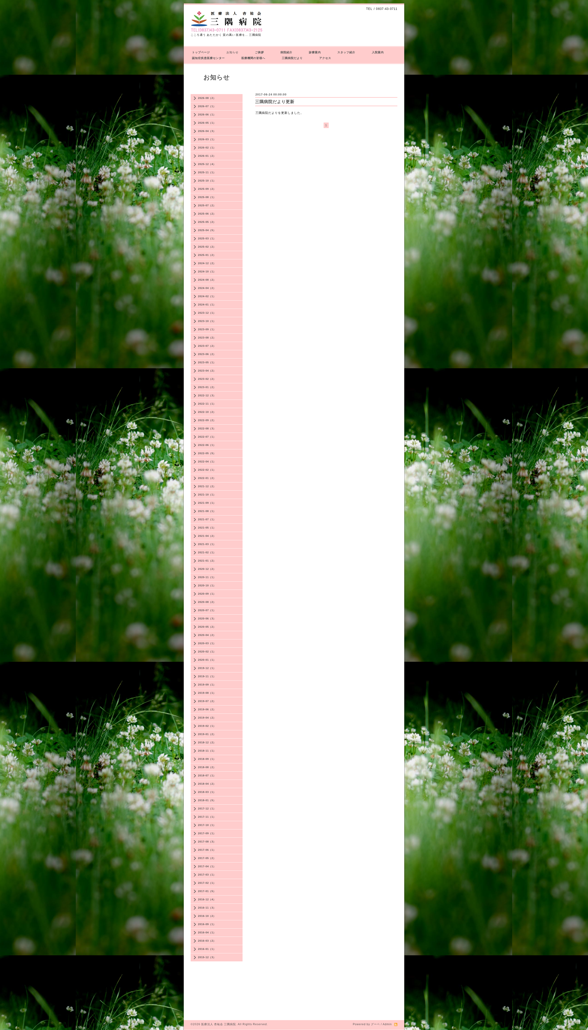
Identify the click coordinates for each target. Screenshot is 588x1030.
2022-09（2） (207, 420)
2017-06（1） (207, 849)
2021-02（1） (207, 552)
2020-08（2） (207, 602)
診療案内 (315, 52)
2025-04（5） (207, 230)
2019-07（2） (207, 701)
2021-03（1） (207, 544)
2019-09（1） (207, 684)
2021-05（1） (207, 527)
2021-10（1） (207, 494)
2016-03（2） (207, 940)
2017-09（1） (207, 833)
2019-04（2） (207, 717)
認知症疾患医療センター (208, 58)
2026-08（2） (207, 98)
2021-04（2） (207, 536)
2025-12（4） (207, 164)
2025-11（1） (207, 172)
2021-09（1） (207, 502)
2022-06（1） (207, 445)
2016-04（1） (207, 932)
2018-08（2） (207, 767)
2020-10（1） (207, 585)
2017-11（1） (207, 816)
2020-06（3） (207, 618)
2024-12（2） (207, 263)
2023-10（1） (207, 321)
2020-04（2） (207, 635)
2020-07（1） (207, 610)
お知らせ (232, 52)
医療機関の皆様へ (253, 58)
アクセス (325, 58)
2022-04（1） (207, 461)
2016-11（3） (207, 907)
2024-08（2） (207, 279)
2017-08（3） (207, 841)
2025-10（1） (207, 180)
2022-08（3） (207, 428)
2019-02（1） (207, 726)
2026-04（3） (207, 131)
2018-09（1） (207, 759)
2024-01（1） (207, 304)
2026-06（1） (207, 114)
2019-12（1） (207, 668)
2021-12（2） (207, 486)
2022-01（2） (207, 478)
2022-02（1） (207, 469)
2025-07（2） (207, 205)
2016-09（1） (207, 924)
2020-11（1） (207, 577)
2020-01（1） (207, 659)
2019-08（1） (207, 692)
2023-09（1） (207, 329)
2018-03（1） (207, 792)
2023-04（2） (207, 370)
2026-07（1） (207, 106)
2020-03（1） (207, 643)
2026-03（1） (207, 139)
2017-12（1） (207, 808)
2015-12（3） (207, 957)
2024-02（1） (207, 296)
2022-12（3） (207, 395)
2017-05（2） (207, 858)
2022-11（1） (207, 403)
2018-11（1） (207, 750)
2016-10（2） (207, 916)
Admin (387, 1024)
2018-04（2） (207, 783)
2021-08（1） (207, 511)
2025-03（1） (207, 238)
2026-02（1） (207, 147)
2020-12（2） (207, 569)
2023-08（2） (207, 337)
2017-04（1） (207, 866)
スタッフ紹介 (346, 52)
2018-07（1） (207, 775)
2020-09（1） (207, 593)
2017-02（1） (207, 883)
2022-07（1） (207, 436)
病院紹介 (286, 52)
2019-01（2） (207, 734)
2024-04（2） (207, 288)
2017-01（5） (207, 891)
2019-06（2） (207, 709)
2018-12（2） (207, 742)
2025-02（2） (207, 246)
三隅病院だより (292, 58)
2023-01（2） (207, 387)
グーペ (375, 1024)
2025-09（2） (207, 189)
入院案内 (378, 52)
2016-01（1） (207, 949)
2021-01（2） (207, 560)
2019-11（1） (207, 676)
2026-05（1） (207, 122)
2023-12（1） (207, 312)
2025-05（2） (207, 222)
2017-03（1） (207, 874)
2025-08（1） (207, 197)
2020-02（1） (207, 651)
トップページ (201, 52)
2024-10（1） (207, 271)
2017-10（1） (207, 825)
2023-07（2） (207, 345)
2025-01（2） (207, 255)
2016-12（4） (207, 899)
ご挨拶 (259, 52)
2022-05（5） (207, 453)
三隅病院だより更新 (274, 101)
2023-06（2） (207, 354)
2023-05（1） (207, 362)
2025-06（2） (207, 213)
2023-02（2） (207, 379)
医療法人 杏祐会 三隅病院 (218, 1024)
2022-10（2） (207, 412)
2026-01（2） (207, 155)
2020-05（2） (207, 626)
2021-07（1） (207, 519)
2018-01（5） (207, 800)
